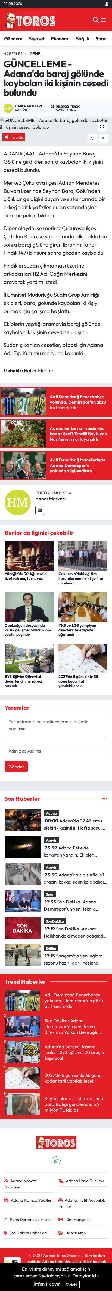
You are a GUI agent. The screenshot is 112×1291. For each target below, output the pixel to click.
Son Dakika (55, 921)
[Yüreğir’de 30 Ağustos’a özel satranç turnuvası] (29, 555)
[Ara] (96, 20)
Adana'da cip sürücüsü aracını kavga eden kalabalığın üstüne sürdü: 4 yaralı (75, 878)
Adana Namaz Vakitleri (31, 1200)
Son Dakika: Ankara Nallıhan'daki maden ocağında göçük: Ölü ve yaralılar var (75, 932)
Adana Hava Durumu (85, 1180)
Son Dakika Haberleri (28, 1232)
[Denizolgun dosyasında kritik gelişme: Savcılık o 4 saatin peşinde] (29, 607)
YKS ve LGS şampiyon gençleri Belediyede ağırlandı (77, 630)
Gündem (13, 38)
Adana (51, 813)
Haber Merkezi (50, 498)
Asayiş (51, 840)
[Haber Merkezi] (18, 502)
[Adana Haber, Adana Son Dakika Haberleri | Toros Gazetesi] (30, 19)
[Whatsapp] (56, 1160)
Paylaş (17, 137)
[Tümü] (104, 798)
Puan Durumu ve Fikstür (31, 1219)
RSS (14, 1261)
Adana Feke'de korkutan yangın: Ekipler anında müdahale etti (69, 851)
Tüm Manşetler (78, 1219)
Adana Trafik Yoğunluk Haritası (81, 1203)
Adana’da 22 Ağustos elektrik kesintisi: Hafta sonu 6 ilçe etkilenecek (74, 824)
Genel (36, 53)
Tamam (71, 1284)
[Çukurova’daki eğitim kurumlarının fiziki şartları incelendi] (83, 555)
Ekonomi (60, 38)
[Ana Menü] (103, 20)
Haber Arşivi (76, 1232)
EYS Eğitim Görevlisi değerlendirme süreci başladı (23, 681)
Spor (100, 38)
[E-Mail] (39, 510)
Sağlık (82, 38)
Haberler (13, 53)
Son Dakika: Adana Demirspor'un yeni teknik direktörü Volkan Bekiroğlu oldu (71, 905)
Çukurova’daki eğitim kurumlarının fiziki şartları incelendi (81, 578)
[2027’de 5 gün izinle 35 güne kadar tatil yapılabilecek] (83, 658)
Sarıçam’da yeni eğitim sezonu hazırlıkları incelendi (73, 959)
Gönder (16, 767)
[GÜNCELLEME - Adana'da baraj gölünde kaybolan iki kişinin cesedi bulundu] (56, 124)
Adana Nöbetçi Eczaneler (21, 1183)
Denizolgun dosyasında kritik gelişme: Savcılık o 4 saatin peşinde (28, 630)
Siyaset (37, 38)
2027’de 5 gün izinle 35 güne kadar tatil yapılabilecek (78, 681)
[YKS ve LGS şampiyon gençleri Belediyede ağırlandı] (83, 607)
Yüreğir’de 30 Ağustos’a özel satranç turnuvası (25, 576)
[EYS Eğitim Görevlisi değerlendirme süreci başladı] (29, 658)
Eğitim (51, 948)
